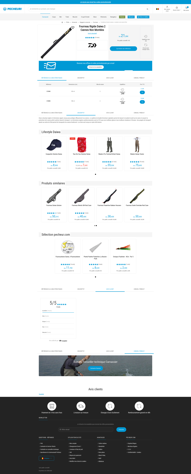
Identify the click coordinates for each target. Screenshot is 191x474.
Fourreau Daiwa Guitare (53, 205)
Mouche (75, 17)
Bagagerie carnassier (85, 22)
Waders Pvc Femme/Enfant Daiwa (109, 154)
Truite (67, 17)
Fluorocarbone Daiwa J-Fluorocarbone (68, 257)
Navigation (113, 17)
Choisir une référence (124, 48)
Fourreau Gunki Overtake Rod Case (137, 205)
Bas (45, 327)
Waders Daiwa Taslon (137, 154)
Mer (60, 17)
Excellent (47, 310)
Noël (100, 458)
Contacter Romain (95, 368)
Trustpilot (41, 394)
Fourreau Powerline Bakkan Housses (109, 205)
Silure (95, 17)
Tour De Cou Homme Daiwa (81, 154)
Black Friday (102, 455)
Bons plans (102, 452)
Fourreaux (95, 22)
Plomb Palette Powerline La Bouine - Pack (95, 258)
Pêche (67, 22)
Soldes (100, 449)
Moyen (46, 321)
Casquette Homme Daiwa (54, 154)
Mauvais (46, 332)
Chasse (122, 17)
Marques (131, 17)
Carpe (54, 17)
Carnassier (45, 17)
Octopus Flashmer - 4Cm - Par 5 (123, 257)
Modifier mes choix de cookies (78, 461)
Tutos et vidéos (143, 17)
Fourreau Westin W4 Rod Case (81, 205)
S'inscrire (121, 429)
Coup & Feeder (85, 17)
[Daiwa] (92, 45)
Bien (45, 316)
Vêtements (103, 17)
